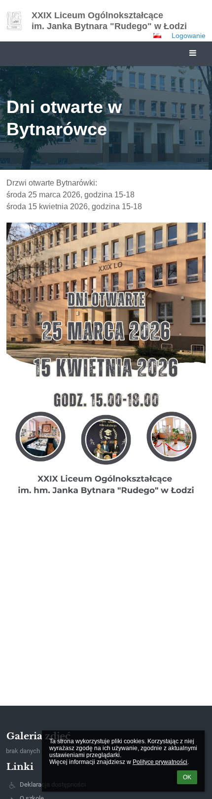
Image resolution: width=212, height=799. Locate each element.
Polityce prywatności (160, 762)
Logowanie (189, 35)
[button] (157, 35)
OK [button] (187, 777)
